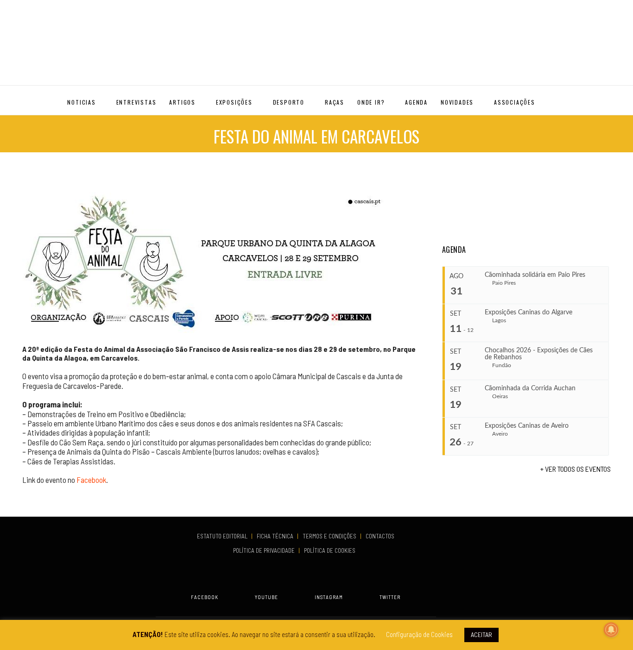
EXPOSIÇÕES (234, 102)
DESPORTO (288, 102)
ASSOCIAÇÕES (514, 102)
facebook (204, 597)
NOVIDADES (457, 102)
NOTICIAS (81, 102)
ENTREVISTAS (136, 102)
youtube (266, 597)
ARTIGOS (182, 102)
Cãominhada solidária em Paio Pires (535, 275)
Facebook (91, 479)
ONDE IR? (371, 102)
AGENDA (416, 102)
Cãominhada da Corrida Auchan (530, 388)
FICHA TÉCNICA (276, 536)
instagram (329, 597)
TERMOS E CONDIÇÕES (330, 536)
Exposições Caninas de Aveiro (527, 426)
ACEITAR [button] (481, 634)
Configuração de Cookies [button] (419, 634)
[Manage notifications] (611, 629)
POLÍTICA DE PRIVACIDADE (264, 550)
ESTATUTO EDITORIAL (223, 536)
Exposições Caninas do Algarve (528, 312)
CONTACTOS (380, 536)
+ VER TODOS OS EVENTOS (575, 468)
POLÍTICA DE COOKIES (331, 550)
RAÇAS (334, 102)
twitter (390, 597)
